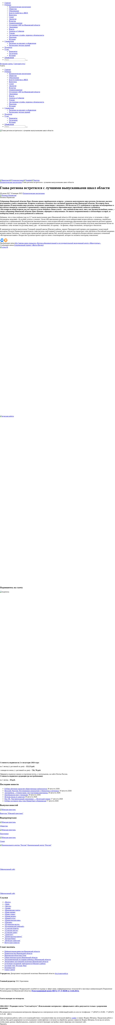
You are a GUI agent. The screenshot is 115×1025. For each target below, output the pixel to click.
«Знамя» (7, 908)
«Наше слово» (9, 914)
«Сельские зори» (10, 932)
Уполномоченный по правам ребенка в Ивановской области (27, 959)
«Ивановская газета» (12, 910)
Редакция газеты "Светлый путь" (12, 64)
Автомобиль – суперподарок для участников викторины (26, 793)
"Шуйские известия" (12, 941)
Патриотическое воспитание (11, 182)
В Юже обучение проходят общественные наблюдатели (25, 789)
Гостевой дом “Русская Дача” (15, 966)
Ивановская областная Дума (15, 955)
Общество (4, 826)
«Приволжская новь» (12, 920)
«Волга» (7, 902)
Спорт (2, 841)
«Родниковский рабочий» (14, 926)
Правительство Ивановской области (18, 953)
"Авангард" (8, 934)
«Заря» (7, 904)
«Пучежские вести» (12, 924)
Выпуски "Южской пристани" (11, 813)
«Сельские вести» (11, 930)
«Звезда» (7, 906)
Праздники (4, 834)
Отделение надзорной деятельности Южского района (24, 964)
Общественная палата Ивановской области (21, 957)
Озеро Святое (9, 970)
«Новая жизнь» (10, 916)
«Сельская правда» (11, 928)
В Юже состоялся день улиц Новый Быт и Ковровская (25, 801)
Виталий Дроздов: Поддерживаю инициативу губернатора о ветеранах (31, 791)
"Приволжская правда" (13, 936)
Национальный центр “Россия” (39, 845)
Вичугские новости (12, 943)
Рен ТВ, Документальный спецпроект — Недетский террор (27, 799)
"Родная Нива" (10, 938)
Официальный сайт (7, 869)
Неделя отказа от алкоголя (14, 797)
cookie (74, 1018)
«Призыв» (8, 922)
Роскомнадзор (9, 968)
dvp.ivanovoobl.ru (61, 973)
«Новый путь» (10, 918)
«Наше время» (9, 912)
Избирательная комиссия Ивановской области (22, 951)
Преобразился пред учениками (16, 795)
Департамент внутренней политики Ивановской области (26, 961)
